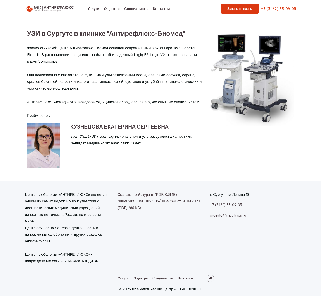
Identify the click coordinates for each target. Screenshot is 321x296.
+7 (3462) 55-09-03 (226, 204)
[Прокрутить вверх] (309, 278)
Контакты (161, 9)
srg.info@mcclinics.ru (228, 215)
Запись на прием (239, 9)
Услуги (93, 9)
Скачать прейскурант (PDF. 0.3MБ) (147, 194)
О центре (112, 9)
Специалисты (136, 9)
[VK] (210, 278)
